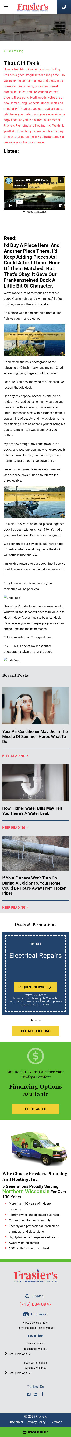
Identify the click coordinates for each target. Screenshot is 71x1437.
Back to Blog (14, 51)
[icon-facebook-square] (29, 1395)
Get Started (35, 1109)
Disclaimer (16, 1422)
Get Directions (18, 1354)
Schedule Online (38, 1431)
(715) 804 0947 (36, 1304)
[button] (32, 1020)
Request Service (32, 987)
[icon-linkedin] (35, 1395)
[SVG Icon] (42, 1395)
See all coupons (35, 1031)
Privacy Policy (36, 1422)
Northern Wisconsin (26, 1191)
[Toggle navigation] (6, 7)
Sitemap (56, 1422)
